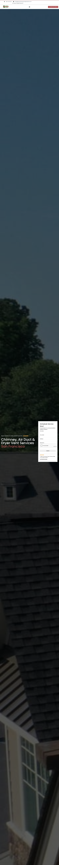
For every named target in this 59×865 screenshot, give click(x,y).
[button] (29, 7)
